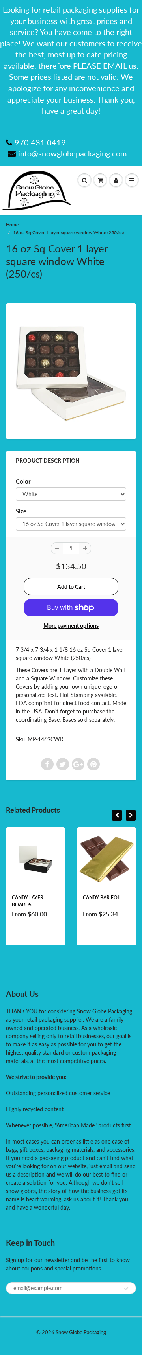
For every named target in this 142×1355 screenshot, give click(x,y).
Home (12, 225)
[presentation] (117, 815)
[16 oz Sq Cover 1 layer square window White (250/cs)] (71, 370)
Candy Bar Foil (102, 898)
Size (21, 511)
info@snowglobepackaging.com (72, 153)
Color (23, 481)
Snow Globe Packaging (81, 1332)
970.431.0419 (40, 142)
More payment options (71, 625)
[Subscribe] (126, 1288)
